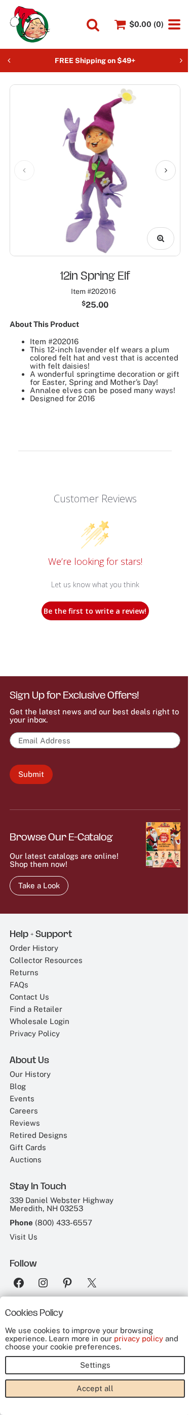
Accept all (95, 1388)
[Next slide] (181, 60)
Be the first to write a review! (95, 611)
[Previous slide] (9, 60)
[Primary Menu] (174, 24)
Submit (31, 774)
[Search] (93, 25)
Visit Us (23, 1236)
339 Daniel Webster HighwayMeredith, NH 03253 (61, 1204)
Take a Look (39, 885)
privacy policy (138, 1338)
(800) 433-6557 (63, 1222)
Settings (95, 1365)
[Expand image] (160, 238)
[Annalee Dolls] (30, 24)
